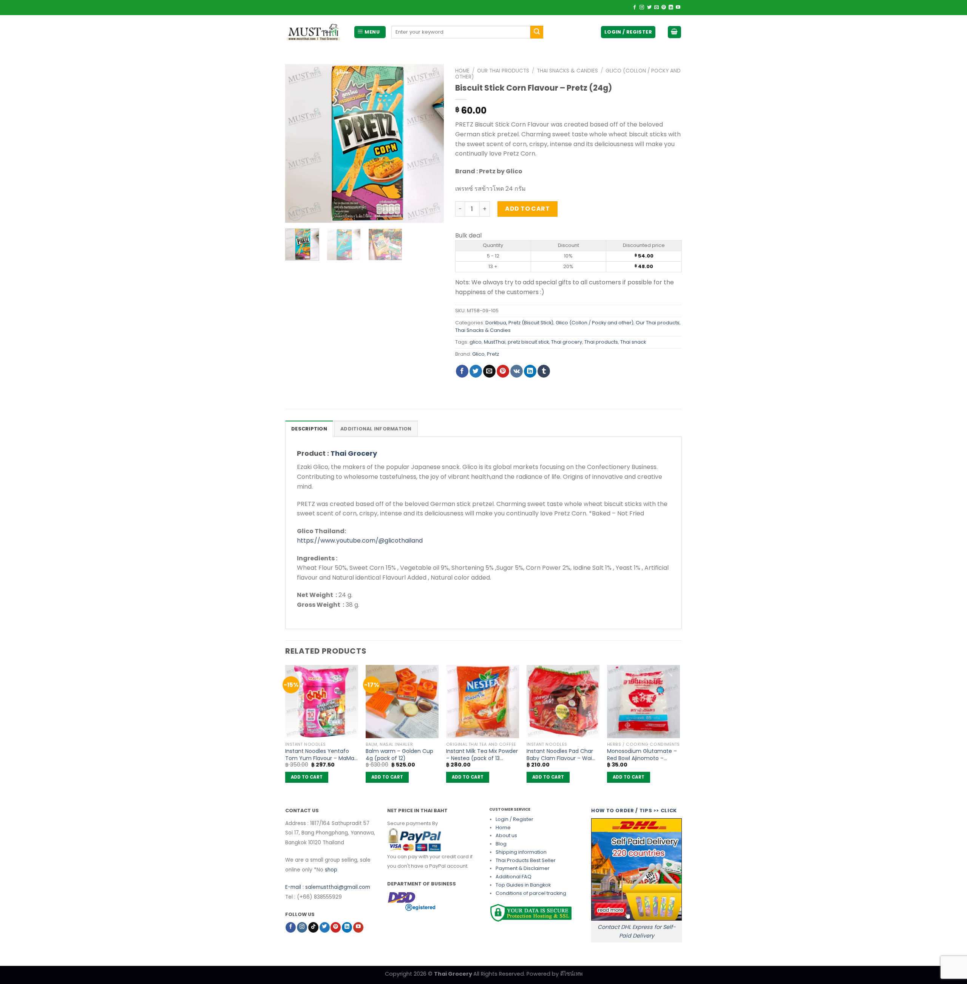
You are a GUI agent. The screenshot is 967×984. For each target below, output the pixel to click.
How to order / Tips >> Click (634, 810)
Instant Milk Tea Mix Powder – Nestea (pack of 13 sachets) (482, 754)
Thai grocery (566, 342)
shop (331, 869)
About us (506, 835)
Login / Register (514, 819)
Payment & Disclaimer (523, 868)
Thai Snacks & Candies (567, 70)
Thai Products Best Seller (526, 860)
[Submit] (536, 32)
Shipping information (521, 852)
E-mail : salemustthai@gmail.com (327, 887)
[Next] (431, 143)
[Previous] (298, 143)
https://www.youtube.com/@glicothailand (360, 540)
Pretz (493, 354)
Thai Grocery (354, 453)
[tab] (309, 428)
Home (462, 70)
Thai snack (633, 342)
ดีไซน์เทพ (571, 974)
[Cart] (674, 32)
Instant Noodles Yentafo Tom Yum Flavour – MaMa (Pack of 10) (319, 754)
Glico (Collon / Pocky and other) (594, 322)
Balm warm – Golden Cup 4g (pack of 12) (399, 754)
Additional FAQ (513, 876)
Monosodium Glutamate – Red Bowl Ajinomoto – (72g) (642, 754)
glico (476, 342)
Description (309, 429)
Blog (501, 844)
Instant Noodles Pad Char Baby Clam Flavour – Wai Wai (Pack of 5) (560, 754)
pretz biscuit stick (528, 342)
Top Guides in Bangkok (523, 885)
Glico (478, 354)
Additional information (376, 429)
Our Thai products (503, 70)
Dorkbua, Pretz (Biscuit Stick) (519, 322)
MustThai (494, 342)
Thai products (601, 342)
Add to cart (527, 208)
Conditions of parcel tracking (531, 893)
